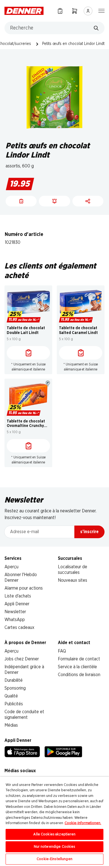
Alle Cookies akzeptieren (54, 834)
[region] (54, 821)
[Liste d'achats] (28, 353)
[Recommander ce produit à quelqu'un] (87, 201)
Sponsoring (15, 688)
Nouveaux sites (72, 580)
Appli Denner (16, 604)
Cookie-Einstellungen (54, 859)
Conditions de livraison (79, 674)
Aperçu (11, 567)
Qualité (11, 696)
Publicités (13, 704)
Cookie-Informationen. (83, 823)
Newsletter (15, 612)
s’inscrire (89, 531)
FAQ (62, 651)
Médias (11, 725)
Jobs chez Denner (21, 659)
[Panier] (74, 10)
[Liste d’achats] (60, 10)
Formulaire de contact (79, 659)
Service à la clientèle (77, 667)
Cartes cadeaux (19, 627)
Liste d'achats (17, 596)
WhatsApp (14, 619)
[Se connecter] (88, 10)
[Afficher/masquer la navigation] (101, 10)
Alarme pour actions (23, 588)
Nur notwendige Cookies (54, 847)
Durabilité (13, 680)
